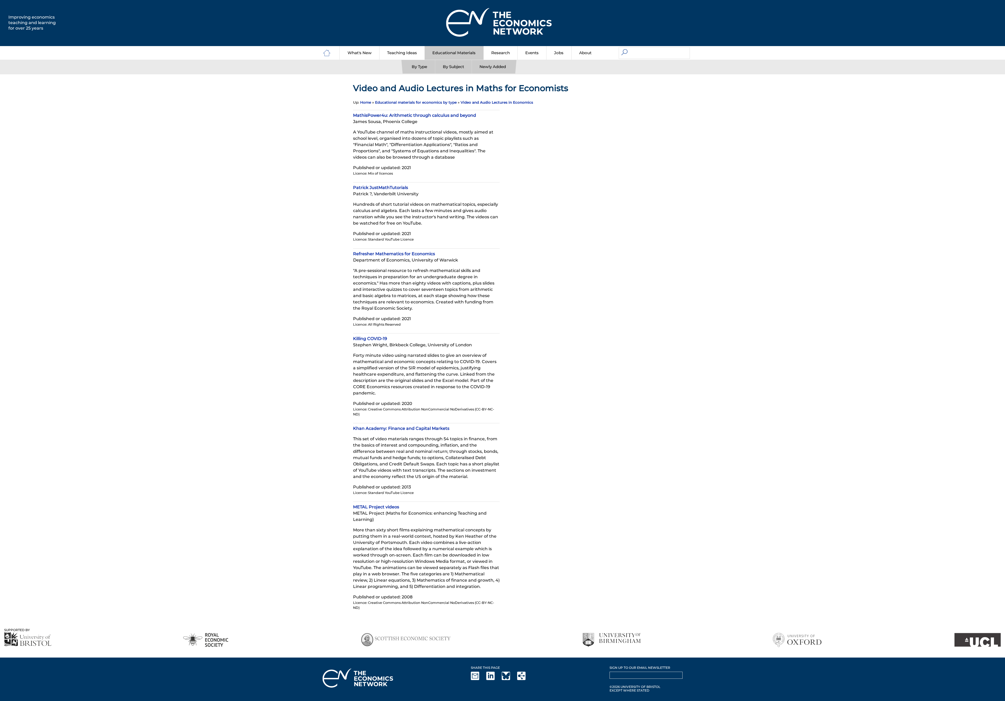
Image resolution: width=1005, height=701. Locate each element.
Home (365, 102)
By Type (419, 66)
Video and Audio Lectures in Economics (497, 102)
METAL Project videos (376, 506)
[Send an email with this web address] (478, 679)
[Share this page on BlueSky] (509, 679)
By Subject (453, 66)
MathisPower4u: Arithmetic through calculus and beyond (414, 115)
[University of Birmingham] (611, 640)
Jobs (558, 52)
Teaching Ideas (402, 52)
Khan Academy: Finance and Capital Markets (401, 428)
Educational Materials (454, 52)
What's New (360, 52)
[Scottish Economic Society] (406, 640)
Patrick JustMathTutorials (380, 187)
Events (532, 52)
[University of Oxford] (797, 640)
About (585, 52)
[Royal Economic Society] (206, 640)
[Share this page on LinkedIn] (493, 679)
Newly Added (492, 66)
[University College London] (977, 640)
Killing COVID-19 (370, 338)
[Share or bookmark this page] (524, 679)
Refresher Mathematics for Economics (394, 253)
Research (500, 52)
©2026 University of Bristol (635, 687)
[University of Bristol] (28, 639)
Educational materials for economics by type (416, 102)
